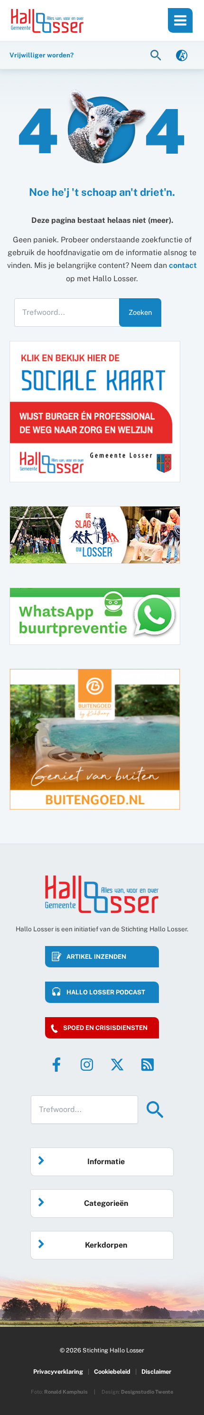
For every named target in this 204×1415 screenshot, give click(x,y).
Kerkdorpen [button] (106, 1245)
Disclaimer (156, 1371)
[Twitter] (117, 1064)
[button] (157, 55)
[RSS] (147, 1064)
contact (183, 265)
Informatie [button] (106, 1161)
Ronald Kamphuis (66, 1392)
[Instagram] (87, 1064)
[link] (182, 54)
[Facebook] (56, 1064)
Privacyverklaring (58, 1371)
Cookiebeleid (112, 1371)
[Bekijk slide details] (94, 739)
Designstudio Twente (147, 1392)
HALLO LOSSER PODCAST (105, 992)
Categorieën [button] (106, 1203)
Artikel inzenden (96, 956)
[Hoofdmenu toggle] (180, 20)
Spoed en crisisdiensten (105, 1027)
